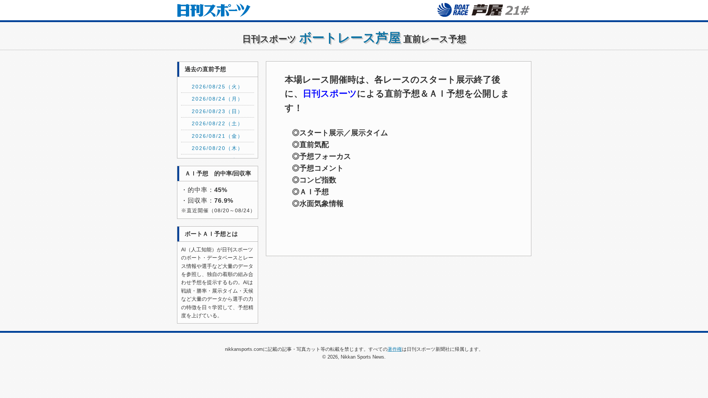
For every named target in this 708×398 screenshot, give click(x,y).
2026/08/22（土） (217, 123)
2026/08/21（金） (217, 136)
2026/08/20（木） (217, 148)
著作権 (395, 349)
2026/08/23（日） (217, 111)
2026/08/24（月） (217, 99)
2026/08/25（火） (217, 87)
